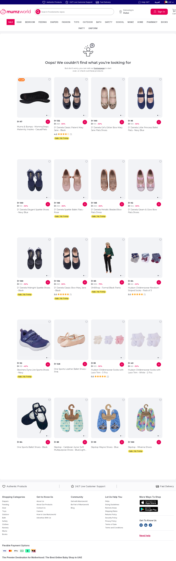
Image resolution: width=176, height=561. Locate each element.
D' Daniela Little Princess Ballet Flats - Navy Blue (143, 128)
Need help (144, 535)
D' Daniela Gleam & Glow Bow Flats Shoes (142, 211)
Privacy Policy (110, 521)
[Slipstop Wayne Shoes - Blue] (108, 418)
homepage (99, 68)
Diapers (54, 22)
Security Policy (111, 518)
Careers (40, 511)
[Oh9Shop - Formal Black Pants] (108, 258)
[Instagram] (141, 525)
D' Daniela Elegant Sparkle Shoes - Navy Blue (33, 211)
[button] (143, 2)
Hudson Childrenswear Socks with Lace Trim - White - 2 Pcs (144, 371)
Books (164, 22)
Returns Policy (111, 514)
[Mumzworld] (15, 12)
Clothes (5, 524)
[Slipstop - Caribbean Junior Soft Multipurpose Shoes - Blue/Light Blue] (71, 418)
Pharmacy (152, 22)
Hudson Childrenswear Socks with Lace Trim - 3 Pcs (107, 371)
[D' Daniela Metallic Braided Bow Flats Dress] (108, 179)
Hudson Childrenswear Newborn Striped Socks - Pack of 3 (143, 289)
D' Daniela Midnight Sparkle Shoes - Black (33, 289)
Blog (73, 508)
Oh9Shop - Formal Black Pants (106, 287)
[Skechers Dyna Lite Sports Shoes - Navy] (34, 340)
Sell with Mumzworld (79, 501)
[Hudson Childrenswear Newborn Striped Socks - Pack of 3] (145, 258)
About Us (40, 501)
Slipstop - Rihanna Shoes (140, 447)
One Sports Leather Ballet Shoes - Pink (70, 370)
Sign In (161, 11)
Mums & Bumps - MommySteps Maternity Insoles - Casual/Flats (32, 128)
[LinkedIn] (145, 525)
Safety (108, 22)
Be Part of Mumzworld (80, 505)
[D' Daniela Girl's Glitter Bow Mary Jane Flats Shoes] (108, 97)
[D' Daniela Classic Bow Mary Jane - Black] (71, 258)
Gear (19, 22)
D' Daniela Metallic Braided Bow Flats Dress (106, 211)
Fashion (66, 22)
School (120, 22)
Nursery (5, 528)
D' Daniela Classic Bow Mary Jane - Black (70, 289)
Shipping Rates (111, 511)
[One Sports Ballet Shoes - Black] (34, 418)
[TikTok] (150, 525)
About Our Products (44, 505)
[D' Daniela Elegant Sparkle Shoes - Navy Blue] (34, 179)
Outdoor (88, 22)
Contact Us (41, 508)
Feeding (42, 22)
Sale (10, 22)
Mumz (131, 22)
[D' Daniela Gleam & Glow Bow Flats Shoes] (145, 179)
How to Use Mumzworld (46, 514)
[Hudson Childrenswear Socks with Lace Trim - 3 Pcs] (108, 340)
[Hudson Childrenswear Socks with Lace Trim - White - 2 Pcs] (145, 340)
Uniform (92, 28)
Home (140, 22)
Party (82, 28)
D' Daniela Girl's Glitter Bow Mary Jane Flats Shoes (107, 128)
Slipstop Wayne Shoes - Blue (105, 447)
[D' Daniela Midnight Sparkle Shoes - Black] (34, 258)
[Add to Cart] (48, 122)
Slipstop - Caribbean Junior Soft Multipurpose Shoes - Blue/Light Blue (69, 448)
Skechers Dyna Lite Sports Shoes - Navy (33, 371)
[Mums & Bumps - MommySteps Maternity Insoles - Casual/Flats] (34, 97)
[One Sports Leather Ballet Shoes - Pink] (71, 340)
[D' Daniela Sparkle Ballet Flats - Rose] (71, 179)
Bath (98, 22)
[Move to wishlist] (49, 79)
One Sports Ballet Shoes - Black (32, 447)
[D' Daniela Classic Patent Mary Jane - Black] (71, 97)
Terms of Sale (111, 524)
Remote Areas (111, 508)
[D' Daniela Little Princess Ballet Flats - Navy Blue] (145, 97)
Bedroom (30, 22)
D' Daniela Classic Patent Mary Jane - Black (68, 128)
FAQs (107, 501)
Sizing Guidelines (112, 505)
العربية (157, 2)
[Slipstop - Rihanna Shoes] (145, 418)
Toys (76, 22)
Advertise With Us (44, 518)
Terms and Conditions (114, 528)
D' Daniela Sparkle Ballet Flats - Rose (69, 211)
